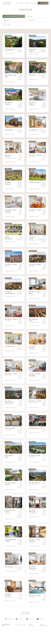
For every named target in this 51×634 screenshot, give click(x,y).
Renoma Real (25, 612)
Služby (21, 3)
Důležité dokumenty (31, 625)
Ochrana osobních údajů (20, 625)
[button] (22, 3)
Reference (27, 3)
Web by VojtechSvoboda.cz (44, 625)
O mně (17, 3)
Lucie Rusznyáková (25, 613)
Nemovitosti (33, 3)
